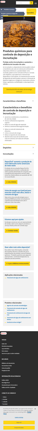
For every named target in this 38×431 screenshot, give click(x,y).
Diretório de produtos (7, 346)
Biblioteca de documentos (8, 363)
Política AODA (5, 380)
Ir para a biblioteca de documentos (18, 263)
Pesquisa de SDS (6, 370)
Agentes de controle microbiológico (17, 305)
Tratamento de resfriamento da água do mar (18, 314)
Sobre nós (4, 344)
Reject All (19, 422)
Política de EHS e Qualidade (8, 387)
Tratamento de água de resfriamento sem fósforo (19, 318)
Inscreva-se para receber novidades (10, 353)
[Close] (35, 409)
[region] (19, 418)
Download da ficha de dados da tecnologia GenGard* (19, 91)
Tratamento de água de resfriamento (17, 278)
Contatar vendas (13, 231)
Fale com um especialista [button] (31, 12)
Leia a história (12, 182)
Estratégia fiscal (6, 382)
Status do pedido (6, 368)
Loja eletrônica (5, 348)
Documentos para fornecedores (9, 385)
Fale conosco (5, 351)
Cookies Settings (19, 417)
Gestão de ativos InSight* (14, 322)
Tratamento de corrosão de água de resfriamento (17, 309)
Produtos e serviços (9, 9)
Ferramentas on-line (7, 365)
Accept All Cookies (19, 427)
